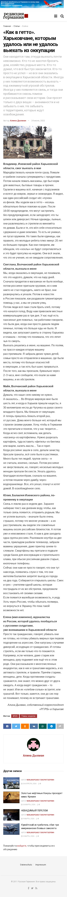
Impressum (40, 864)
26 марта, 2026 (29, 804)
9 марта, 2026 (28, 819)
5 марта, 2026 (28, 836)
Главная (7, 26)
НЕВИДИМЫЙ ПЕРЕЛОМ (34, 810)
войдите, (22, 845)
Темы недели (28, 716)
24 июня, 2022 (38, 120)
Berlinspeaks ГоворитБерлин (40, 780)
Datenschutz (26, 864)
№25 (15, 716)
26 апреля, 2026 (29, 784)
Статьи (16, 26)
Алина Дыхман (18, 120)
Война (25, 26)
